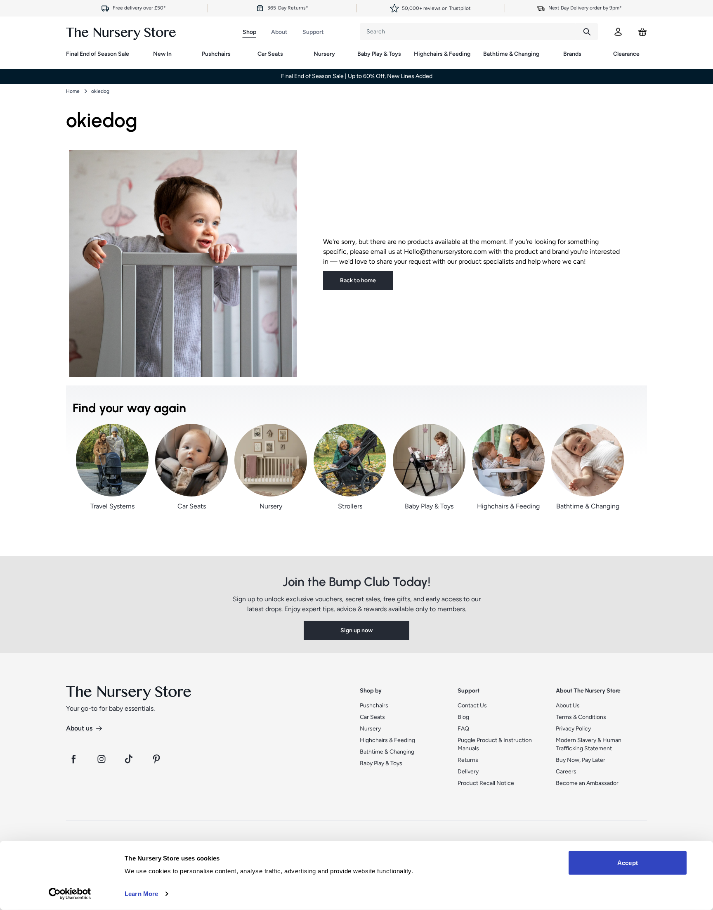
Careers (566, 771)
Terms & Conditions (581, 717)
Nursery (324, 53)
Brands (572, 53)
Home (73, 91)
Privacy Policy (573, 728)
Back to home (358, 280)
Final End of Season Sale (97, 53)
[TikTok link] (129, 759)
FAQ (463, 728)
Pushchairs (216, 53)
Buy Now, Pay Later (580, 759)
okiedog (100, 91)
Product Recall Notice (486, 783)
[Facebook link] (73, 759)
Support (313, 31)
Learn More (141, 893)
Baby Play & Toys (379, 53)
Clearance (626, 53)
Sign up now (356, 630)
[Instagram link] (101, 759)
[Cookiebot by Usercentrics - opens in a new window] (70, 894)
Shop (249, 31)
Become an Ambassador (587, 783)
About (279, 31)
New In (162, 53)
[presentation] (468, 31)
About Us (568, 705)
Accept (627, 862)
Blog (463, 717)
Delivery (468, 771)
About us (79, 728)
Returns (468, 759)
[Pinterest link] (157, 759)
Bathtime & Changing (511, 53)
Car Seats (270, 53)
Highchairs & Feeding (442, 53)
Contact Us (472, 705)
